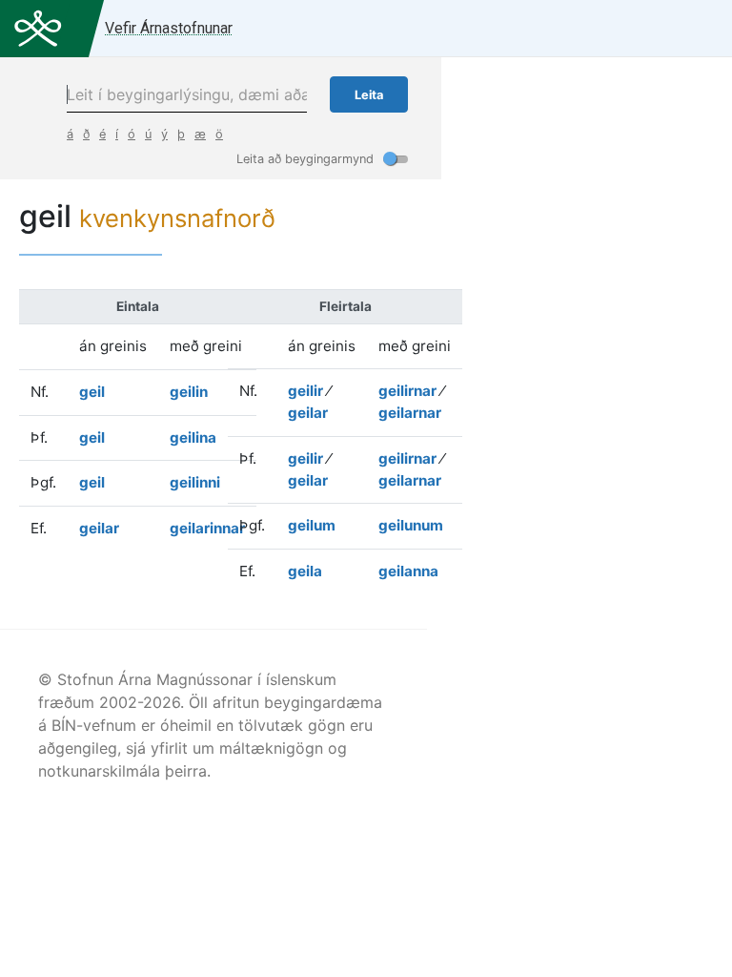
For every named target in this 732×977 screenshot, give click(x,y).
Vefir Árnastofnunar (169, 28)
